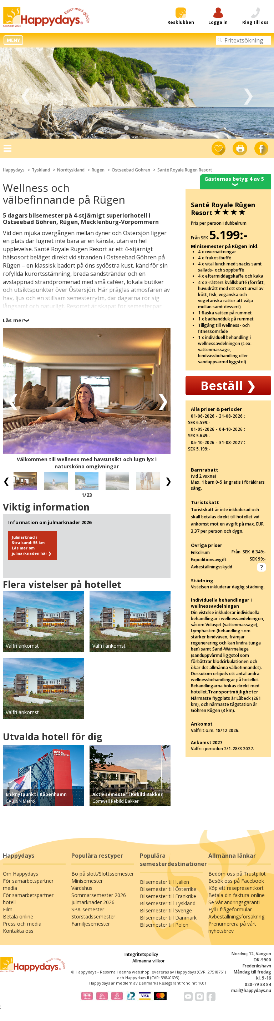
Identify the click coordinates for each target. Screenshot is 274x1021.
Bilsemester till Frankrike (168, 896)
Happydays (14, 170)
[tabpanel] (137, 93)
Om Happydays (20, 873)
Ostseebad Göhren (131, 170)
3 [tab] (147, 128)
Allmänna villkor (148, 961)
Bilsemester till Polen (164, 924)
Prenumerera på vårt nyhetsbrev (232, 927)
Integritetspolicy (141, 954)
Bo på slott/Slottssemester (102, 873)
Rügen (98, 170)
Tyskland (41, 170)
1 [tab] (126, 128)
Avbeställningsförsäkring (236, 916)
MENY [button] (13, 40)
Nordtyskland (71, 170)
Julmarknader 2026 (93, 902)
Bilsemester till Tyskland (168, 903)
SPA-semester (87, 909)
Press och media (22, 923)
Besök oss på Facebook (236, 880)
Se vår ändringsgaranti (234, 902)
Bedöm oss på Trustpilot (237, 873)
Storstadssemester (93, 916)
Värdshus (81, 888)
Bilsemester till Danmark (168, 917)
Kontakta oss (18, 930)
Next (248, 93)
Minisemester (87, 880)
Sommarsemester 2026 (98, 895)
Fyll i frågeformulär (230, 909)
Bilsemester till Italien (164, 881)
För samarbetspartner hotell (28, 899)
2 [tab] (137, 128)
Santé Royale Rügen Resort (184, 170)
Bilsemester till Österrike (168, 889)
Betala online (18, 916)
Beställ (228, 385)
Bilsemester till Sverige (166, 910)
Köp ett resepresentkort (236, 888)
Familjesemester (90, 923)
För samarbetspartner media (28, 884)
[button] (11, 400)
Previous (26, 93)
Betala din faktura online (236, 895)
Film (7, 909)
